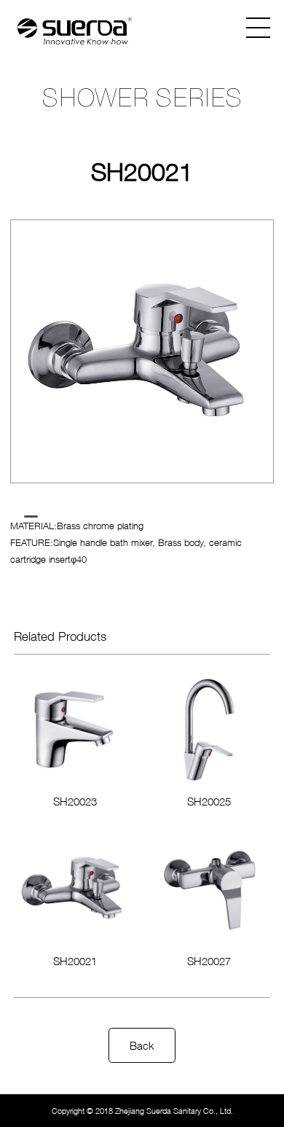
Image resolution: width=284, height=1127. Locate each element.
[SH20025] (209, 728)
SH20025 (209, 801)
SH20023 (75, 801)
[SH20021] (74, 888)
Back (142, 1045)
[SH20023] (74, 728)
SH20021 (75, 960)
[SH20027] (209, 888)
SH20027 (209, 960)
